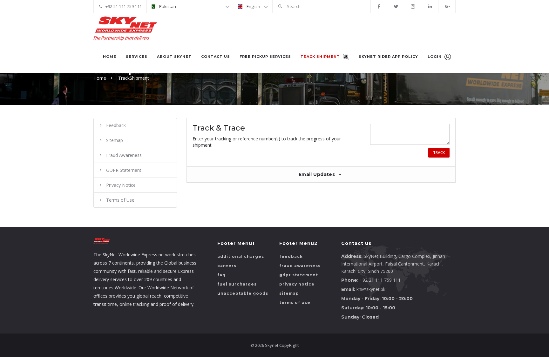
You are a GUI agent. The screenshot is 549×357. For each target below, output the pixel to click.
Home (109, 56)
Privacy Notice (121, 185)
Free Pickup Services (265, 56)
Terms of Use (120, 200)
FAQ (221, 275)
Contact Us (215, 56)
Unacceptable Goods (242, 293)
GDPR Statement (123, 170)
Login (435, 56)
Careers (226, 265)
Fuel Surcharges (237, 284)
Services (136, 56)
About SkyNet (174, 56)
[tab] (321, 174)
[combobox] (190, 6)
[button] (321, 175)
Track (439, 152)
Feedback (116, 125)
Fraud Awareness (124, 155)
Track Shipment (321, 56)
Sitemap (114, 140)
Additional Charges (240, 256)
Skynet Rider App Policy (388, 56)
